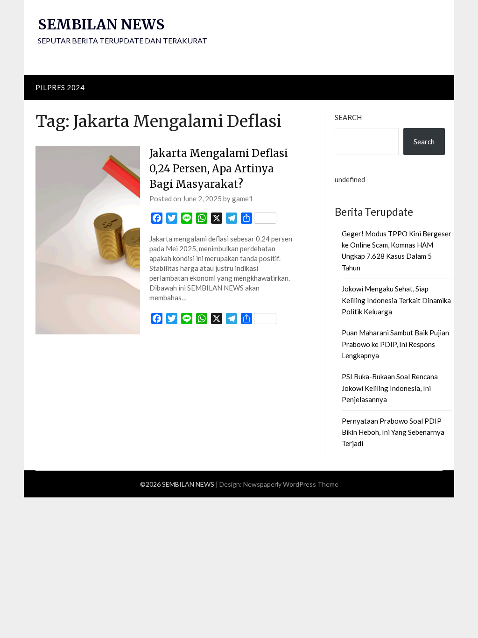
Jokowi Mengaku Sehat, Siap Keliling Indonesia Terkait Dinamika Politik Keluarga (396, 300)
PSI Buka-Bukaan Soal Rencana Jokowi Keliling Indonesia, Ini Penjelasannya (390, 388)
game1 (242, 198)
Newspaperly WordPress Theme (290, 484)
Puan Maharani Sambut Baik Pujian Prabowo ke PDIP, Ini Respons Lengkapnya (395, 344)
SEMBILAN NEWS (101, 24)
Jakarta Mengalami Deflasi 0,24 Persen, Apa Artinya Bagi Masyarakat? (218, 169)
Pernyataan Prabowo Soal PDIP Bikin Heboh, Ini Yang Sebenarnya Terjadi (393, 432)
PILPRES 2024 (59, 87)
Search (348, 117)
